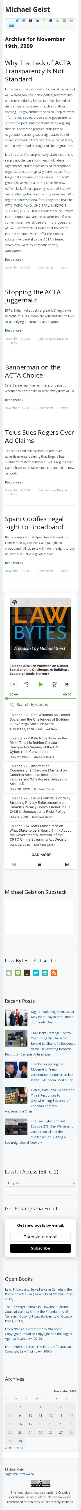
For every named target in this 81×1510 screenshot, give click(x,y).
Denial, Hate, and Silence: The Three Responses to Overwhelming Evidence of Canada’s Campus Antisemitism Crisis (39, 1100)
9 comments (45, 267)
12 (50, 1415)
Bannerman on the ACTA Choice (32, 371)
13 (61, 1415)
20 (61, 1424)
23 (20, 1432)
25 (40, 1432)
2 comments (45, 408)
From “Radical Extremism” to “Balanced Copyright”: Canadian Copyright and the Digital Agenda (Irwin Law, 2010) (38, 1334)
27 (61, 1432)
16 (20, 1424)
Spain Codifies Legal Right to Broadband (34, 522)
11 (40, 1415)
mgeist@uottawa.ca (19, 1474)
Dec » (19, 1448)
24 (30, 1432)
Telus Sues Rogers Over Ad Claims (39, 436)
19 (50, 1424)
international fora (32, 200)
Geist (27, 9)
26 (50, 1432)
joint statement (32, 123)
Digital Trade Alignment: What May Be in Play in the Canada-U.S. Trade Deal (52, 1017)
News (64, 267)
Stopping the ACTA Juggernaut (33, 296)
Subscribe (40, 1248)
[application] (40, 646)
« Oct (9, 1448)
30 (20, 1441)
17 (30, 1424)
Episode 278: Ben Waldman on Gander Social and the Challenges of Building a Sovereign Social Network (40, 719)
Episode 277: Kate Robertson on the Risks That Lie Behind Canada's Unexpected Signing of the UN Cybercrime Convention (38, 745)
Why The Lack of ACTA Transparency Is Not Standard (38, 70)
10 (30, 1415)
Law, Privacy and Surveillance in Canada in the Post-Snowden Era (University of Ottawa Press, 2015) (39, 1294)
